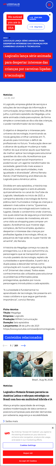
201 (16, 345)
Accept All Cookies (28, 461)
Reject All (27, 453)
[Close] (53, 428)
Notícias (8, 94)
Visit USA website (35, 18)
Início (5, 38)
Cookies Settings (28, 445)
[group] (28, 397)
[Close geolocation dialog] (50, 14)
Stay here (38, 27)
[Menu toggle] (49, 5)
